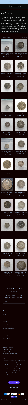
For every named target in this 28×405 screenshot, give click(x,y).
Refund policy (24, 399)
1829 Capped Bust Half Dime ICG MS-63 (7, 54)
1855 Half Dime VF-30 (7, 253)
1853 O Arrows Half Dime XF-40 (21, 193)
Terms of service (18, 402)
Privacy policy (10, 402)
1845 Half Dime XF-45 (20, 113)
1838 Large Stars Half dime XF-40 (20, 74)
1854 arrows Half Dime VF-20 (21, 212)
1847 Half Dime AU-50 (7, 132)
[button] (3, 6)
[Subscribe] (23, 302)
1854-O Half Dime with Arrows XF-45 (21, 233)
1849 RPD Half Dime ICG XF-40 (7, 152)
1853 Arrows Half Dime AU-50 (20, 172)
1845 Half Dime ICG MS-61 (7, 113)
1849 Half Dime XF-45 (20, 132)
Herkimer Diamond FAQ (9, 328)
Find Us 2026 (6, 321)
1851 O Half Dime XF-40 (21, 151)
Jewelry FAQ (6, 324)
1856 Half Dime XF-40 (20, 253)
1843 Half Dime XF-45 (20, 93)
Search (4, 314)
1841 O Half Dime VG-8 (7, 93)
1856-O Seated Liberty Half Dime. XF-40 (20, 273)
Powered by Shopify (16, 399)
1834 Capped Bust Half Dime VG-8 (7, 74)
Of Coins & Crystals (8, 399)
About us (5, 318)
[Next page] (20, 282)
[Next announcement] (25, 1)
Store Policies (6, 338)
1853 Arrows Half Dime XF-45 (7, 192)
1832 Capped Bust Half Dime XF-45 (21, 54)
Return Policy (6, 335)
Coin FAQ (5, 331)
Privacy (5, 341)
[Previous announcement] (2, 1)
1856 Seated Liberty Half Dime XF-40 (7, 273)
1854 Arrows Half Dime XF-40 (7, 232)
